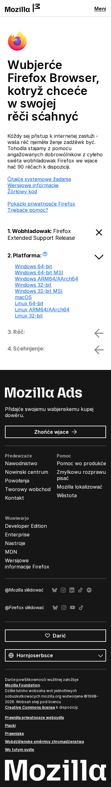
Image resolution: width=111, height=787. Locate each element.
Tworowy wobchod (28, 489)
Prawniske (14, 733)
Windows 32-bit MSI (39, 291)
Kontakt (14, 498)
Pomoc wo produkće (81, 463)
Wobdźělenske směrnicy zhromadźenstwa (44, 741)
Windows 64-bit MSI (39, 272)
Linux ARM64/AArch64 (42, 309)
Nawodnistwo (21, 463)
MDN (11, 552)
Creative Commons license (30, 707)
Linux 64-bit (29, 303)
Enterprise (17, 534)
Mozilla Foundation (22, 685)
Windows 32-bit (33, 285)
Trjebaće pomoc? (27, 210)
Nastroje (15, 543)
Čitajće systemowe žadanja (39, 179)
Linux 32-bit (29, 316)
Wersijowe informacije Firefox (27, 563)
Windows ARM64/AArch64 (46, 279)
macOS (23, 297)
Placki (10, 725)
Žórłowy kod (22, 191)
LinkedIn (72, 590)
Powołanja (17, 481)
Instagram (63, 590)
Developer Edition (26, 526)
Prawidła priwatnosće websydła (34, 717)
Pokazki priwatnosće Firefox (41, 204)
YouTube (72, 608)
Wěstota (67, 495)
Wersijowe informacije (33, 185)
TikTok (80, 590)
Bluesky (54, 590)
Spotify (89, 590)
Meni (100, 9)
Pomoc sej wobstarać (46, 256)
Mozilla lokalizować (79, 487)
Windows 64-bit (33, 266)
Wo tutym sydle (19, 749)
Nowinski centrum (26, 472)
